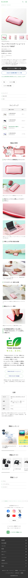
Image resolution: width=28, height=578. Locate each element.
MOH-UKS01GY (13, 113)
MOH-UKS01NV (13, 120)
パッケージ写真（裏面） (7, 85)
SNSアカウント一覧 (5, 570)
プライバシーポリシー (22, 570)
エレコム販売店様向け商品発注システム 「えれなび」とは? (12, 76)
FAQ (4, 82)
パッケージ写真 (12, 82)
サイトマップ (11, 570)
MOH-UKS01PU (13, 133)
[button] (14, 546)
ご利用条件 (16, 570)
